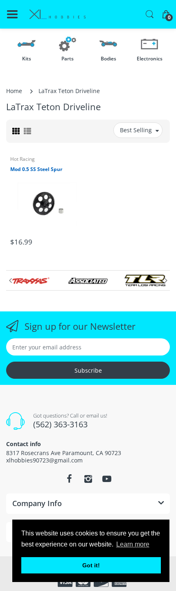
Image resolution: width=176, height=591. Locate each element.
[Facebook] (69, 478)
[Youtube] (106, 478)
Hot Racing (22, 159)
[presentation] (10, 280)
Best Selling (136, 130)
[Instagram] (88, 478)
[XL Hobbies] (57, 14)
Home (14, 91)
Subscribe (88, 370)
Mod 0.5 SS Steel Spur (36, 169)
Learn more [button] (132, 544)
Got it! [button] (91, 565)
